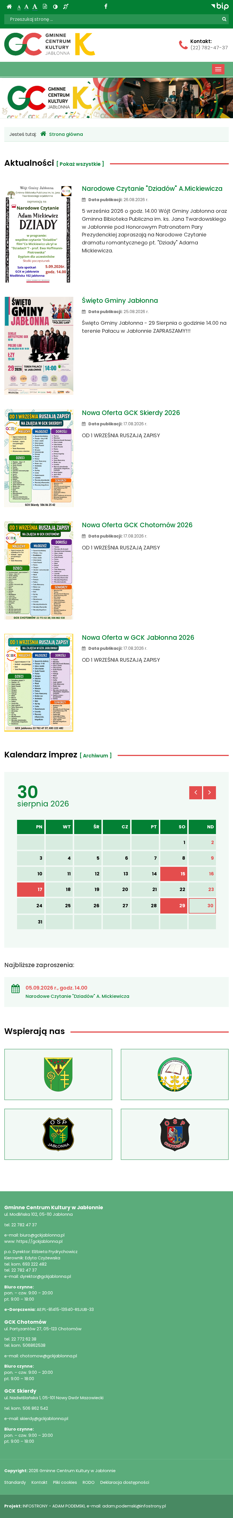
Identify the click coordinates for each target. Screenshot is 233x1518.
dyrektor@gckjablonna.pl (45, 1276)
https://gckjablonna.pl (39, 1241)
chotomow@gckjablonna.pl (48, 1356)
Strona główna (66, 134)
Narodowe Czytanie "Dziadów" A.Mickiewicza (152, 188)
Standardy (15, 1482)
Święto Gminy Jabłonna (120, 300)
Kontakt (39, 1482)
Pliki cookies (65, 1482)
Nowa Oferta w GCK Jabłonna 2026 (138, 637)
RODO (89, 1482)
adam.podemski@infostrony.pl (134, 1506)
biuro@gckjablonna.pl (42, 1235)
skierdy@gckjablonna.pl (44, 1418)
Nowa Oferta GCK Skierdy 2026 (131, 412)
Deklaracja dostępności (124, 1482)
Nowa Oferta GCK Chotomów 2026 (137, 525)
